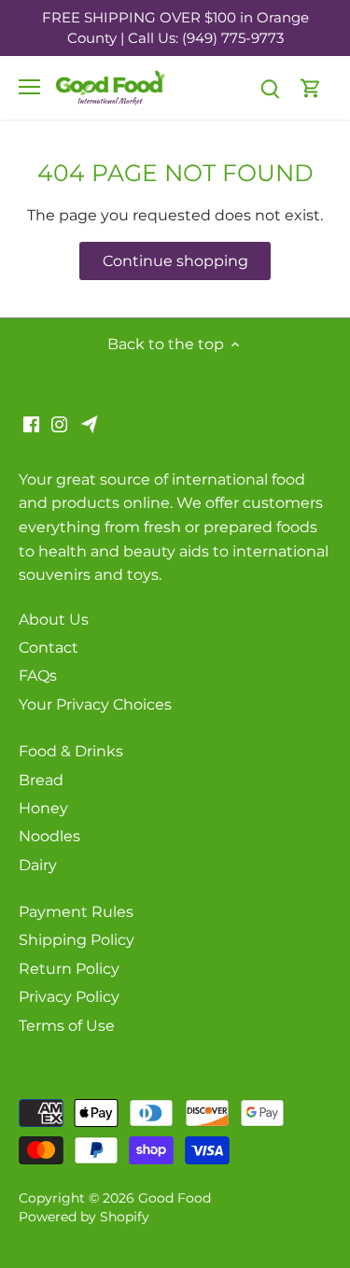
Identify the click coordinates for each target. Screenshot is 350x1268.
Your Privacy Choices (95, 704)
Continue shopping (175, 261)
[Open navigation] (29, 86)
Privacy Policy (69, 997)
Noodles (49, 836)
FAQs (38, 675)
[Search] (269, 87)
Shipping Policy (76, 940)
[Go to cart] (311, 87)
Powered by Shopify (84, 1216)
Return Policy (69, 969)
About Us (54, 619)
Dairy (38, 865)
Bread (41, 780)
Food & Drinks (71, 751)
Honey (43, 808)
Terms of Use (67, 1026)
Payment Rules (76, 912)
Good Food (174, 1198)
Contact (48, 647)
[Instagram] (59, 423)
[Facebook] (31, 423)
